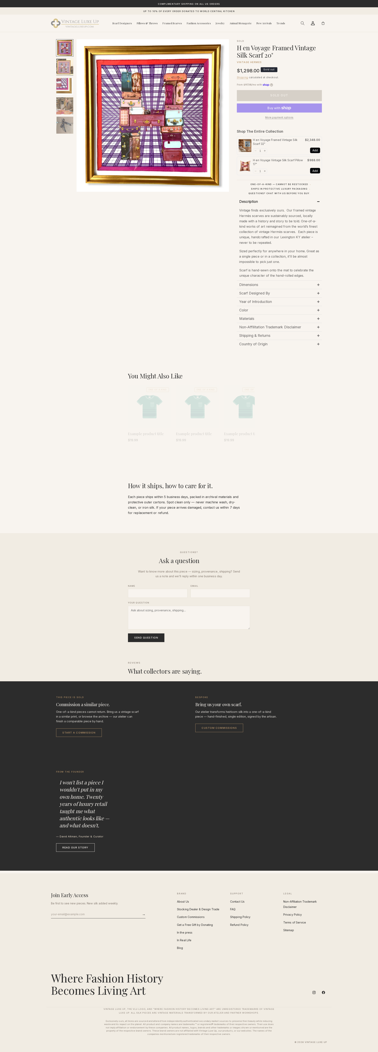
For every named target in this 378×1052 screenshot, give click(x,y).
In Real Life (184, 940)
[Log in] (313, 23)
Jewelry (220, 23)
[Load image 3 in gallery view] (64, 86)
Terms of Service (294, 922)
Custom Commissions (219, 727)
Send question (146, 637)
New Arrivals (264, 23)
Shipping (242, 77)
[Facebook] (323, 992)
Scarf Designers (122, 23)
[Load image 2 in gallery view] (64, 67)
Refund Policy (239, 924)
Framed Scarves (172, 23)
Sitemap (288, 930)
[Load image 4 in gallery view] (64, 106)
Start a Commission (78, 732)
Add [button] (315, 150)
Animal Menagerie (241, 23)
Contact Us (237, 901)
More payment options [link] (279, 117)
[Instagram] (314, 992)
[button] (303, 23)
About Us (183, 901)
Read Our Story (75, 847)
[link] (245, 145)
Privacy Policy (292, 914)
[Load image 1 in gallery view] (64, 48)
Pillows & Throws (147, 23)
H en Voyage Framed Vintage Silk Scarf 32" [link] (275, 141)
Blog (180, 948)
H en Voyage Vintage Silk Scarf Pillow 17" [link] (278, 162)
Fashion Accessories (199, 23)
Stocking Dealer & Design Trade (198, 909)
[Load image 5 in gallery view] (64, 125)
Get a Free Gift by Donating (195, 924)
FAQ (232, 909)
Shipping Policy (240, 917)
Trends (280, 23)
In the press (184, 932)
